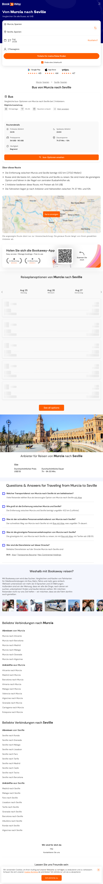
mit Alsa (78, 497)
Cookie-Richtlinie (31, 872)
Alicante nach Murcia (12, 670)
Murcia (39, 82)
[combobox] (51, 24)
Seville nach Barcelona (12, 777)
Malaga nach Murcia (11, 689)
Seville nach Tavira (10, 772)
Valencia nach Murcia (12, 693)
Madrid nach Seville (11, 788)
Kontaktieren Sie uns (51, 852)
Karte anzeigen (51, 214)
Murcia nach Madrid (11, 645)
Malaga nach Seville (11, 793)
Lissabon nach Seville (12, 802)
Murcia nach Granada (12, 654)
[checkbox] (42, 62)
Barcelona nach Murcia (12, 679)
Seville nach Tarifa (10, 758)
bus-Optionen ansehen (53, 157)
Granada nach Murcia (12, 703)
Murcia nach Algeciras (12, 659)
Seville (56, 82)
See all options (51, 407)
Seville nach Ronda (11, 735)
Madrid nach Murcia (11, 675)
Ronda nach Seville (11, 825)
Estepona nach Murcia (12, 712)
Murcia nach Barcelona (12, 640)
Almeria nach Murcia (11, 684)
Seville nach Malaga (11, 744)
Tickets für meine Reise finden (51, 56)
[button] (99, 3)
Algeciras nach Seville (12, 830)
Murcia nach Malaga (11, 650)
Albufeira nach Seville (12, 821)
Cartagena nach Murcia (13, 707)
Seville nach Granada (12, 740)
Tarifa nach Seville (10, 807)
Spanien (45, 82)
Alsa (16, 464)
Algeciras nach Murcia (12, 698)
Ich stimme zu (51, 878)
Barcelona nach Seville (12, 816)
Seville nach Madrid (11, 763)
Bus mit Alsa (58, 523)
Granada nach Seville (12, 811)
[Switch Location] (95, 28)
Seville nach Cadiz (10, 768)
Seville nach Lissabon (12, 749)
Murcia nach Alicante (12, 636)
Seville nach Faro (10, 754)
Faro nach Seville (10, 797)
